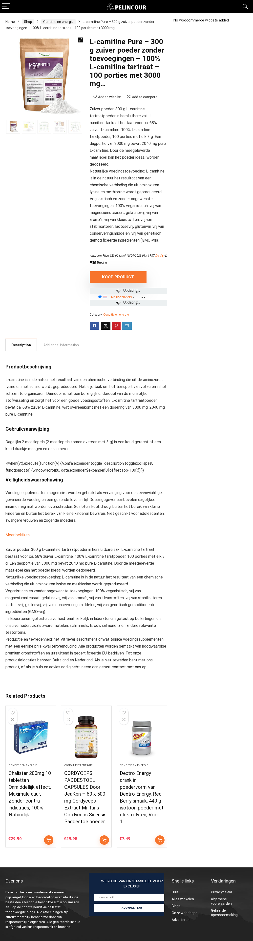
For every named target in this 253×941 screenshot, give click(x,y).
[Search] (245, 6)
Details (159, 255)
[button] (80, 40)
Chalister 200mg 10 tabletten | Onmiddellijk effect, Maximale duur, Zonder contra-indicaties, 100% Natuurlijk (30, 794)
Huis (175, 892)
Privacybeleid (221, 892)
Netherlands (121, 296)
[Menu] (6, 6)
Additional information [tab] (61, 345)
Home (10, 22)
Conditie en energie (58, 22)
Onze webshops (184, 913)
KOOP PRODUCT (118, 276)
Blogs (176, 906)
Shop (28, 22)
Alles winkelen (183, 899)
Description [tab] (21, 345)
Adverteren (181, 920)
